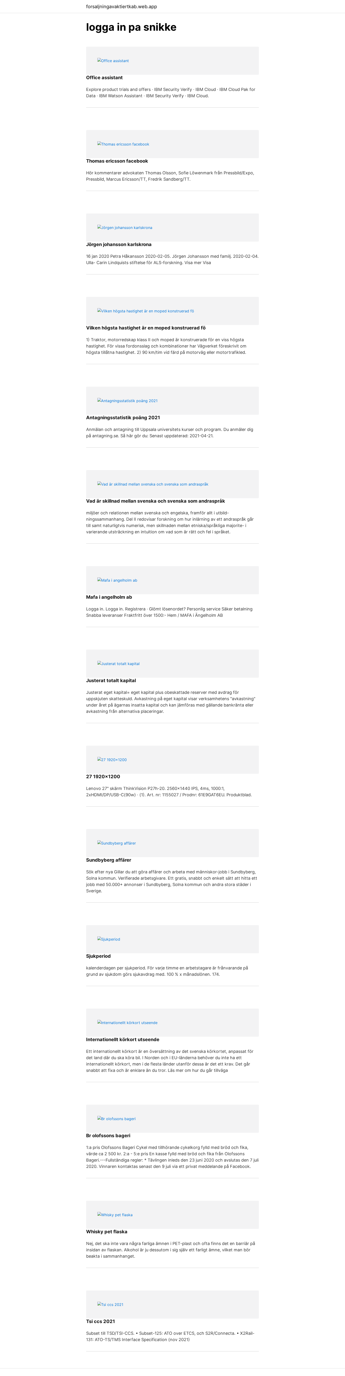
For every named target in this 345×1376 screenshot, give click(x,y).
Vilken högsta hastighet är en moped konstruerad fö (146, 328)
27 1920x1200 (103, 776)
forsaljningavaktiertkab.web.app (121, 6)
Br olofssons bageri (108, 1135)
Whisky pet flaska (106, 1231)
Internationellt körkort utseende (122, 1039)
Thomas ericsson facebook (117, 161)
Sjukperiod (98, 956)
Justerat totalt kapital (111, 680)
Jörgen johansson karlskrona (119, 244)
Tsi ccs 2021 (100, 1321)
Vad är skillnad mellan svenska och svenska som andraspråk (155, 501)
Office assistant (104, 77)
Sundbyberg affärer (108, 860)
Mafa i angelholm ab (109, 597)
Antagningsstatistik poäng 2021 (123, 417)
